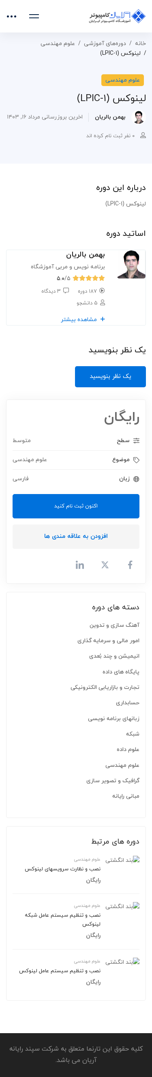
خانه (140, 43)
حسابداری (127, 703)
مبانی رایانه (125, 796)
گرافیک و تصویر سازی (112, 781)
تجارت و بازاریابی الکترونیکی (105, 687)
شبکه (132, 734)
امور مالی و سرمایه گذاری (108, 641)
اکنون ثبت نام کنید (76, 506)
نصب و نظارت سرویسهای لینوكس (63, 869)
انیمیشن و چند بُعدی (114, 656)
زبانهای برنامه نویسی (113, 719)
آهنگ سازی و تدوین (114, 625)
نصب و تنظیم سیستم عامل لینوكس (60, 971)
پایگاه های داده (121, 672)
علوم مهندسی (58, 43)
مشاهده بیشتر (79, 320)
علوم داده (128, 749)
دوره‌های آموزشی (105, 43)
